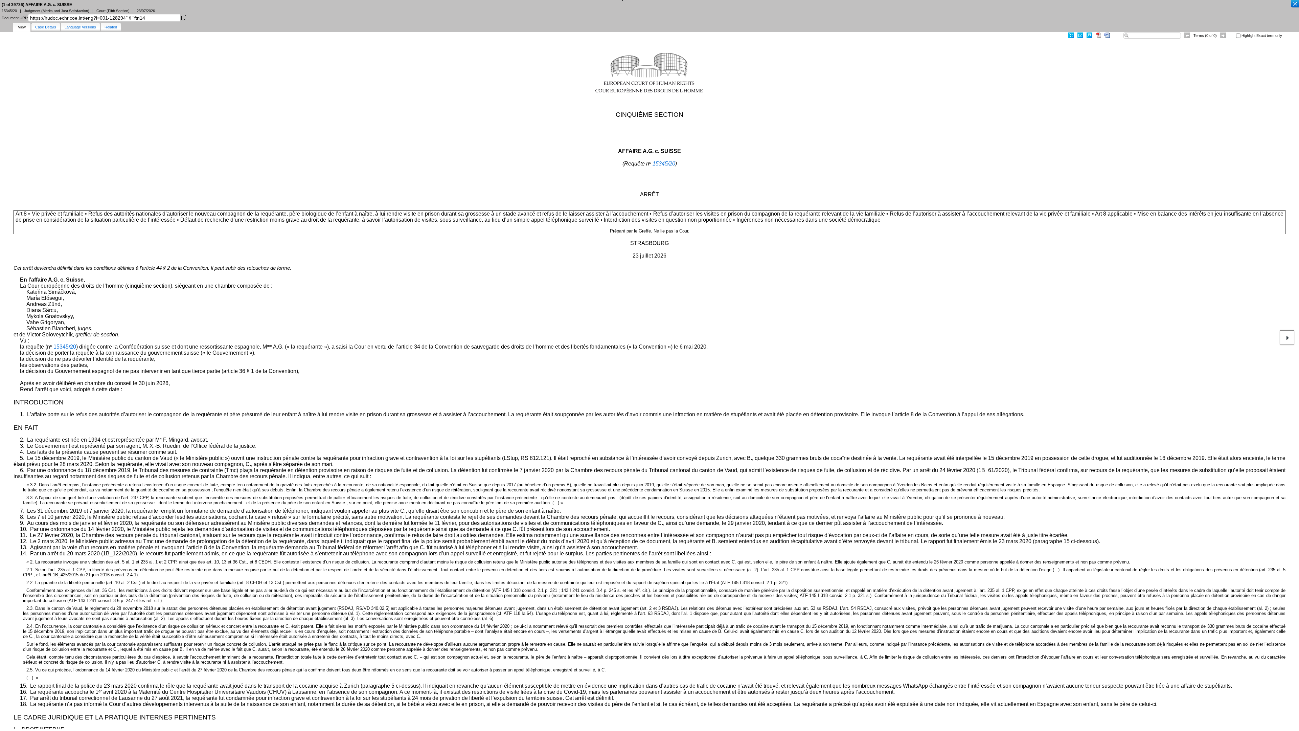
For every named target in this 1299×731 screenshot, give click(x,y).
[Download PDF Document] (1098, 35)
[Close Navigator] (1294, 4)
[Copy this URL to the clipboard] (183, 17)
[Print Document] (1089, 35)
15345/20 (664, 164)
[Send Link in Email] (1080, 35)
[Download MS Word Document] (1107, 35)
